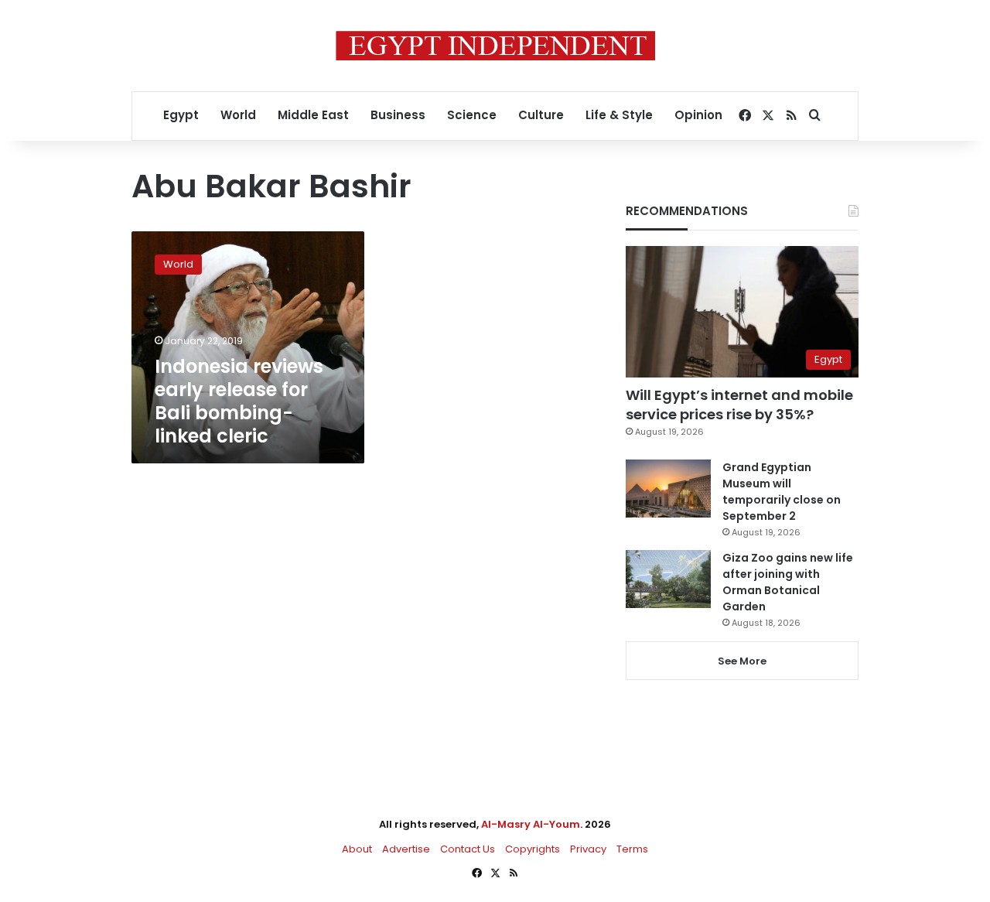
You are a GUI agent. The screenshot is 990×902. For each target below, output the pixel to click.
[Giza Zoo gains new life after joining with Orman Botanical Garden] (668, 579)
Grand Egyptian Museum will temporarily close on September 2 (781, 492)
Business (397, 115)
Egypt (181, 115)
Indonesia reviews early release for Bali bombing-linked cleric (239, 401)
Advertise (406, 849)
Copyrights (532, 849)
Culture (541, 115)
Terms (632, 849)
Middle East (313, 115)
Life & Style (619, 115)
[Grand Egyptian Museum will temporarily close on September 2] (668, 489)
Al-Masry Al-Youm (530, 824)
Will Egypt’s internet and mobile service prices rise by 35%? (739, 404)
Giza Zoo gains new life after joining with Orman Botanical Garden (787, 582)
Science (472, 115)
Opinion (698, 115)
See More (742, 661)
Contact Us (467, 849)
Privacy (588, 849)
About (357, 849)
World (238, 115)
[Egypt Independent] (495, 45)
